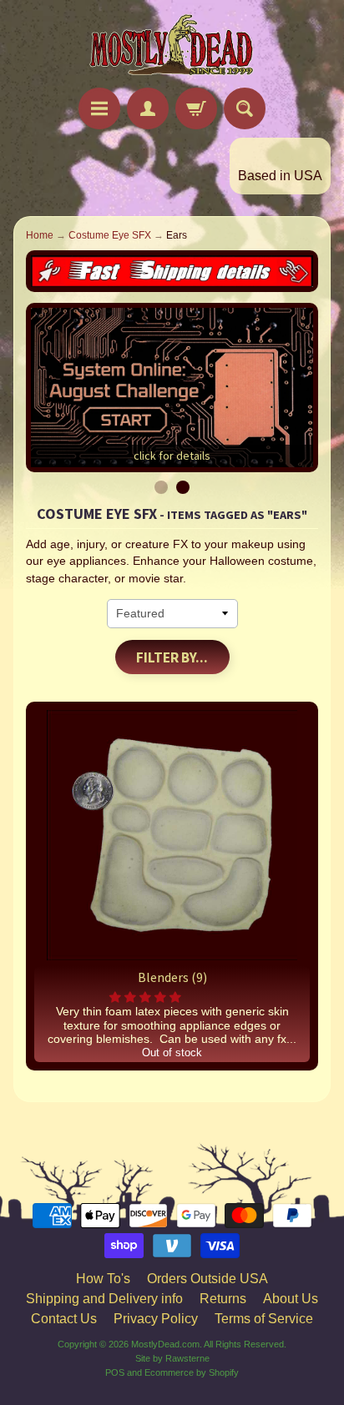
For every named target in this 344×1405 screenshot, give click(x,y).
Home (39, 235)
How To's (103, 1279)
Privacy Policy (156, 1319)
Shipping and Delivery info (104, 1299)
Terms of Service (264, 1319)
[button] (147, 997)
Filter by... (172, 657)
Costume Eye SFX (109, 235)
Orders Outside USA (207, 1279)
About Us (290, 1299)
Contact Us (64, 1319)
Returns (223, 1299)
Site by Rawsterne (172, 1358)
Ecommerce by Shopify (191, 1372)
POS (114, 1372)
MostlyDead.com (165, 1344)
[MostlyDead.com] (172, 46)
